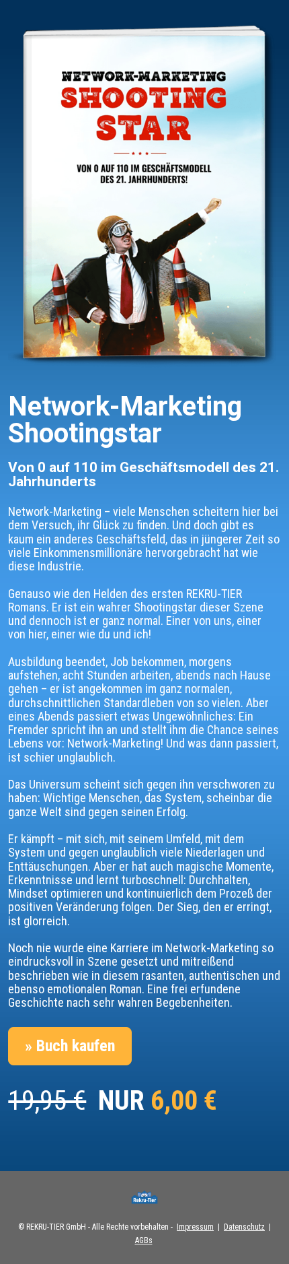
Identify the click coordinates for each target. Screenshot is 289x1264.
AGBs (144, 1240)
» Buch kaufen (70, 1045)
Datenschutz (244, 1227)
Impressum (195, 1227)
